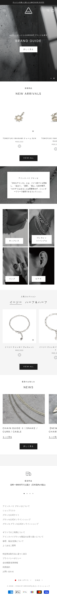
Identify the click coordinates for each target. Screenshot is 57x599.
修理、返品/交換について (13, 541)
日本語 (37, 580)
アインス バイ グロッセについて (16, 506)
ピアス (39, 279)
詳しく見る (28, 446)
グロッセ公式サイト (11, 515)
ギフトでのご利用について (14, 532)
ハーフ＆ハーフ (36, 302)
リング (12, 279)
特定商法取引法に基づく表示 (15, 554)
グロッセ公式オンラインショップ (16, 519)
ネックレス (14, 241)
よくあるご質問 (9, 545)
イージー (16, 302)
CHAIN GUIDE (28, 49)
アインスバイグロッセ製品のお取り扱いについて (23, 536)
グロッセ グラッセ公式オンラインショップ (20, 524)
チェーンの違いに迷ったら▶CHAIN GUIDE (28, 2)
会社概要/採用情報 (10, 562)
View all (28, 158)
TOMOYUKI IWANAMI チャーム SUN (19, 138)
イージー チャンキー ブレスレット (19, 347)
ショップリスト (9, 510)
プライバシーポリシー (12, 558)
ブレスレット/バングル (41, 239)
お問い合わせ (8, 571)
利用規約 (6, 567)
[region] (28, 43)
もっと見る (7, 437)
